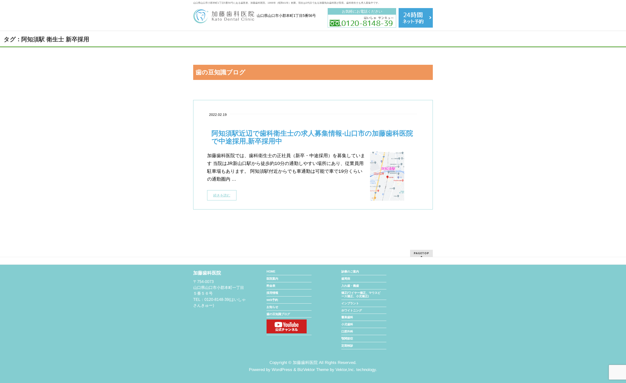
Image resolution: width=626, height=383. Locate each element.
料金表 (271, 285)
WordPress (282, 369)
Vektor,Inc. (345, 369)
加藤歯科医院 (305, 362)
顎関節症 (347, 338)
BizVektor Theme (313, 369)
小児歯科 (347, 324)
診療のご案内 (350, 271)
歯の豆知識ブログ (278, 314)
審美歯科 (347, 317)
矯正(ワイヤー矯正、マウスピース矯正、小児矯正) (360, 294)
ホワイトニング (351, 310)
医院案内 (272, 278)
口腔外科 (347, 331)
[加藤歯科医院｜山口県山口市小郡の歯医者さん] (223, 18)
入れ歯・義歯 (350, 285)
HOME (271, 271)
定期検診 (347, 345)
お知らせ (272, 307)
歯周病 (345, 278)
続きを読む (221, 195)
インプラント (350, 303)
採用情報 (272, 293)
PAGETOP (421, 253)
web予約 (272, 300)
